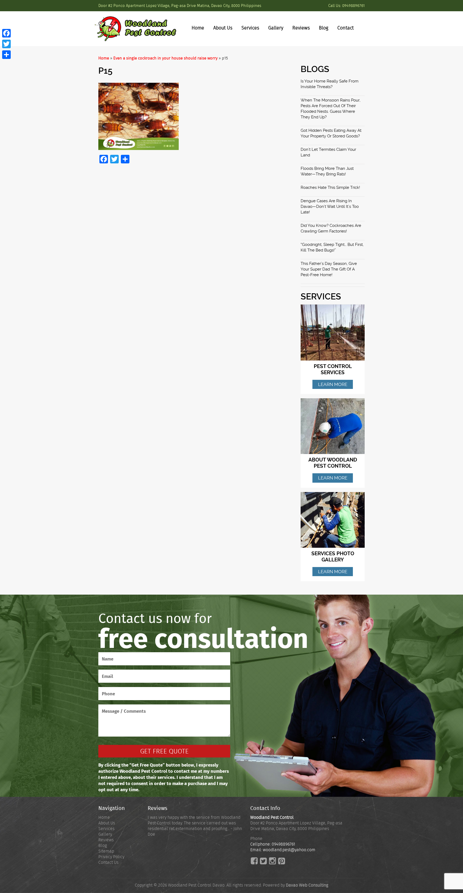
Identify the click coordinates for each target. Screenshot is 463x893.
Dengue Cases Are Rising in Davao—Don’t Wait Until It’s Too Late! (330, 206)
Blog (323, 27)
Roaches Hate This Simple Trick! (330, 187)
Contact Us (108, 862)
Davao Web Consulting (307, 885)
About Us (222, 27)
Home (198, 27)
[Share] (6, 54)
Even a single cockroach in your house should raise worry (165, 58)
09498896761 (353, 6)
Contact (345, 27)
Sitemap (106, 851)
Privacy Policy (111, 857)
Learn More (332, 384)
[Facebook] (6, 33)
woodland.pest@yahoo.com (289, 850)
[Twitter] (6, 44)
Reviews (301, 27)
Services (250, 27)
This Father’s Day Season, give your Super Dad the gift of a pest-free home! (329, 269)
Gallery (275, 27)
